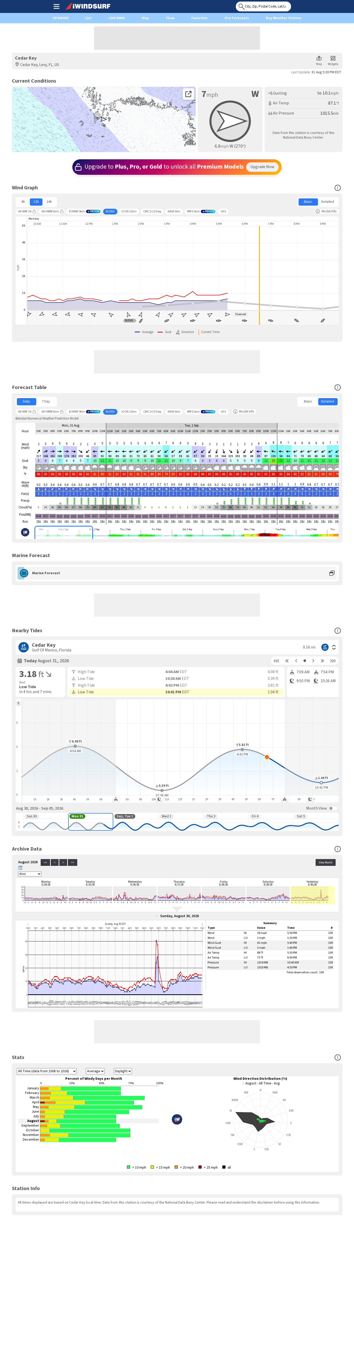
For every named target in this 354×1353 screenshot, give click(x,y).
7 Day (46, 401)
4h (23, 201)
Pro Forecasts (237, 18)
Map (145, 18)
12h (36, 201)
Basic (308, 201)
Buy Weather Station (283, 18)
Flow (170, 18)
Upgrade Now (262, 167)
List (88, 18)
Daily (26, 401)
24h (49, 201)
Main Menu (56, 6)
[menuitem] (23, 202)
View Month (325, 863)
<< (45, 863)
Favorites (199, 18)
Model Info (329, 211)
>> (72, 863)
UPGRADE (60, 18)
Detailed (327, 201)
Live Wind (117, 18)
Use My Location (296, 5)
